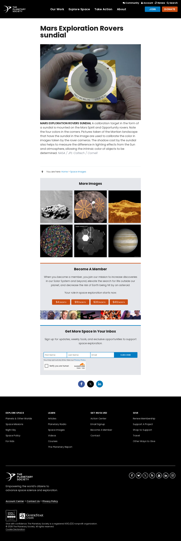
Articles (52, 418)
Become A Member (101, 430)
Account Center (15, 501)
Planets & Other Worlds (19, 418)
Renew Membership (144, 418)
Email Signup (97, 424)
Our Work (57, 9)
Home (64, 171)
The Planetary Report (60, 447)
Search (173, 3)
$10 (80, 302)
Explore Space (79, 9)
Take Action (103, 9)
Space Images (78, 171)
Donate (169, 9)
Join (152, 9)
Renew (161, 3)
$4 (61, 302)
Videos (52, 435)
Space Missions (14, 424)
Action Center (98, 418)
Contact (95, 435)
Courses (53, 441)
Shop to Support (142, 430)
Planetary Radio (57, 424)
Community (132, 3)
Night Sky (11, 430)
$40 (119, 302)
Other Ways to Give (144, 441)
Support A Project (143, 424)
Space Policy (13, 435)
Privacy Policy (80, 360)
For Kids (10, 441)
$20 (99, 302)
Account (148, 3)
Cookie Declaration (15, 529)
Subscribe (125, 355)
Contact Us (33, 501)
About (121, 9)
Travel (136, 435)
